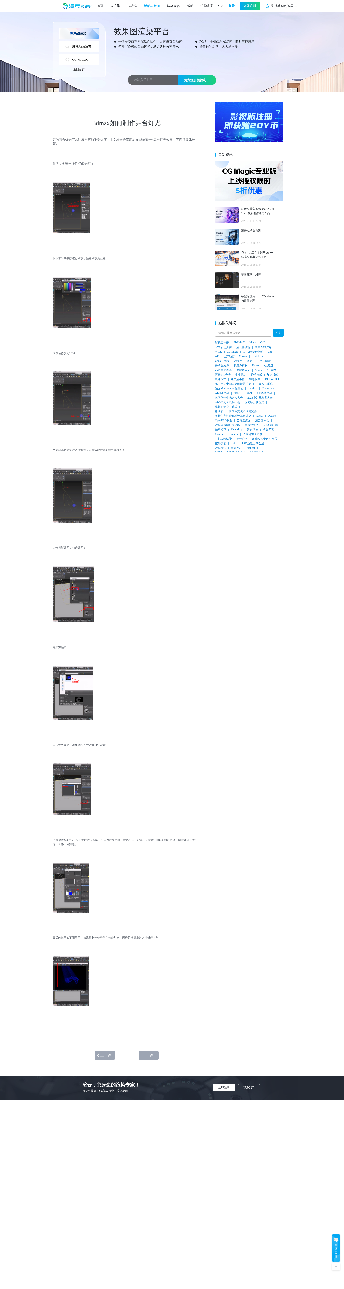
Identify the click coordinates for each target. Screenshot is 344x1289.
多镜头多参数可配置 (264, 438)
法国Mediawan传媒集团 (229, 388)
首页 (100, 6)
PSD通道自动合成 (253, 443)
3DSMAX (239, 342)
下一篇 (147, 1055)
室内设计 (236, 448)
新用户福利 (240, 365)
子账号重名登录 (252, 434)
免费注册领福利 (195, 80)
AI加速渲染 (222, 393)
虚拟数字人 (243, 370)
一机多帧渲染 (223, 438)
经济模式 (256, 374)
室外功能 (220, 443)
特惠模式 (254, 379)
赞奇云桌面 (244, 420)
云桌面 (248, 393)
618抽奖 (272, 370)
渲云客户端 (262, 420)
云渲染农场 (222, 365)
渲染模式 (220, 448)
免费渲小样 (238, 379)
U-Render (232, 434)
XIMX (259, 415)
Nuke (237, 392)
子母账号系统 (264, 383)
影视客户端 (222, 342)
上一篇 (105, 1055)
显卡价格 (241, 438)
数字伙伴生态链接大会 (229, 397)
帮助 (190, 6)
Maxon (219, 434)
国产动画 (229, 356)
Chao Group (222, 360)
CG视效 (269, 365)
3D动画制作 (270, 425)
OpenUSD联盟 (223, 420)
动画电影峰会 (223, 370)
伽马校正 (220, 429)
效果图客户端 (263, 347)
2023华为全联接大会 (227, 402)
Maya (252, 342)
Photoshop (236, 429)
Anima (258, 370)
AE (217, 356)
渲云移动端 (243, 347)
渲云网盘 (265, 361)
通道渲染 (252, 429)
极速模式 (220, 379)
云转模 (132, 6)
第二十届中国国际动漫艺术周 (233, 383)
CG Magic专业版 (253, 351)
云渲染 (115, 6)
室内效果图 (252, 425)
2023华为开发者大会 (260, 397)
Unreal (256, 365)
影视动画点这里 (282, 6)
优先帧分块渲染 (254, 402)
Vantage (237, 360)
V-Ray (218, 351)
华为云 (251, 361)
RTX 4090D (272, 379)
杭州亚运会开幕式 (226, 406)
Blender (250, 447)
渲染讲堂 (206, 6)
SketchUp (257, 356)
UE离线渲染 (264, 393)
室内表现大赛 (223, 347)
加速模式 (272, 374)
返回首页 (79, 69)
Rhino (234, 443)
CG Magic (232, 351)
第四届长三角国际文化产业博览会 (236, 411)
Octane (272, 415)
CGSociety (268, 388)
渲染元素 (268, 429)
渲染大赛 (173, 6)
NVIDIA (255, 452)
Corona (243, 356)
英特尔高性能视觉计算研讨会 (233, 415)
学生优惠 (240, 374)
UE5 (270, 351)
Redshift (252, 388)
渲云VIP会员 (223, 374)
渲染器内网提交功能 (227, 425)
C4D (262, 342)
